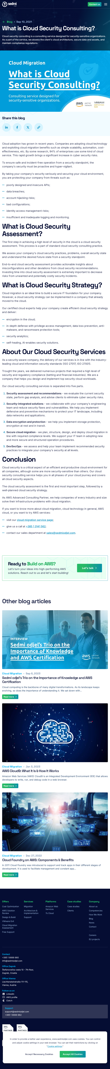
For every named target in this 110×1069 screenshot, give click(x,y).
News (91, 922)
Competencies (95, 910)
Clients (70, 910)
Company (94, 901)
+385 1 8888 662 (13, 1015)
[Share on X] (28, 127)
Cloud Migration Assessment (9, 926)
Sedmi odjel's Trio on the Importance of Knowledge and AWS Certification (47, 680)
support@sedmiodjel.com (17, 1011)
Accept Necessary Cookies (39, 1054)
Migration (28, 906)
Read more (9, 696)
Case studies (73, 906)
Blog (9, 21)
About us (93, 906)
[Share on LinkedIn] (6, 127)
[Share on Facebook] (17, 127)
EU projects (94, 939)
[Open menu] (105, 4)
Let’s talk (88, 568)
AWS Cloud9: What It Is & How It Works (30, 771)
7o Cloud (50, 913)
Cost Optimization (10, 906)
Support (28, 917)
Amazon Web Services (52, 907)
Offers (5, 901)
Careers (92, 935)
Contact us (94, 4)
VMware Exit (8, 921)
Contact (92, 926)
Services (28, 901)
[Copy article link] (38, 127)
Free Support (8, 932)
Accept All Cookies (72, 1054)
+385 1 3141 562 (36, 526)
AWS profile (11, 997)
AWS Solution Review (8, 911)
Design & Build (9, 917)
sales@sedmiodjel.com (60, 532)
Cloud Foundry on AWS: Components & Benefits (37, 860)
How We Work (95, 914)
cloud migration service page (35, 519)
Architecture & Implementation (31, 911)
